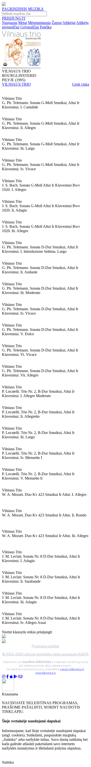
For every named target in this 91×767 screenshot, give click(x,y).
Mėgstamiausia (39, 23)
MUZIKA (36, 9)
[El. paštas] (20, 677)
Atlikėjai (68, 23)
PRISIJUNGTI (13, 18)
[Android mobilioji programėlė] (15, 677)
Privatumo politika (45, 646)
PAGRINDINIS (14, 9)
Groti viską (80, 84)
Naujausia (9, 23)
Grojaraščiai (29, 27)
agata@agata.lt (45, 673)
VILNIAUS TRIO (16, 84)
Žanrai (57, 23)
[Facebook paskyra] (7, 677)
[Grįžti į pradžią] (4, 4)
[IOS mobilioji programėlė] (11, 677)
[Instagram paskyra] (3, 677)
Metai (22, 23)
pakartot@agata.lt (72, 669)
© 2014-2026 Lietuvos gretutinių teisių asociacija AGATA (45, 654)
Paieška (45, 27)
